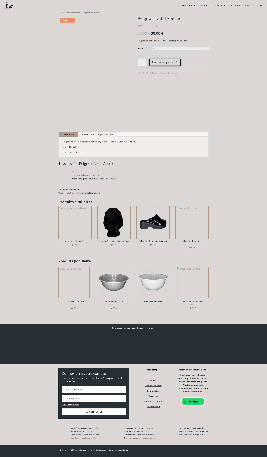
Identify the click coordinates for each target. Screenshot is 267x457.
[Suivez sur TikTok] (165, 340)
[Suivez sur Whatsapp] (197, 340)
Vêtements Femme (73, 12)
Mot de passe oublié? (70, 405)
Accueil (61, 12)
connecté (77, 193)
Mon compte (235, 6)
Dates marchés (189, 6)
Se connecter (93, 411)
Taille (140, 48)
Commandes (153, 391)
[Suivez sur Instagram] (101, 340)
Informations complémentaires (97, 134)
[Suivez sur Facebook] (70, 340)
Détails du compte (153, 401)
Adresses (153, 396)
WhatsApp (191, 401)
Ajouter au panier (163, 62)
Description (68, 134)
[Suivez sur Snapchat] (133, 340)
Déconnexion (153, 406)
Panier (248, 6)
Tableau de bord (153, 385)
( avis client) (154, 26)
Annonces (205, 6)
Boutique (217, 6)
